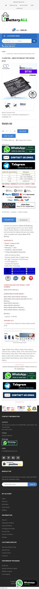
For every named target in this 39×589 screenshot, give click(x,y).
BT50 (22, 351)
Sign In (4, 498)
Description (9, 220)
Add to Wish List (9, 140)
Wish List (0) (13, 5)
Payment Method (7, 526)
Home (3, 51)
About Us (4, 520)
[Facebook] (8, 457)
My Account (24, 5)
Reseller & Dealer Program (9, 568)
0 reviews (13, 212)
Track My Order (6, 553)
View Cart (4, 501)
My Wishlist (5, 504)
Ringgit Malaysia (18, 2)
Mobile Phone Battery (12, 349)
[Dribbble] (18, 457)
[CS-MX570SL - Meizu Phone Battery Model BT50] (19, 81)
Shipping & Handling (7, 523)
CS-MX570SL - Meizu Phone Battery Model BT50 (20, 53)
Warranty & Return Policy (9, 547)
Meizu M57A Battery (13, 356)
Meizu (18, 351)
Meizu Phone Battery (26, 349)
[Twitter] (4, 457)
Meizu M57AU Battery (27, 356)
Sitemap (4, 537)
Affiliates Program (7, 571)
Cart (32, 5)
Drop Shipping (6, 574)
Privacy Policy (6, 531)
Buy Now (23, 131)
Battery (13, 351)
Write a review (23, 212)
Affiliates (4, 510)
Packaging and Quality (8, 528)
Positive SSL (3, 588)
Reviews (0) (23, 220)
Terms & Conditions (7, 534)
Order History (6, 507)
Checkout (19, 8)
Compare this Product (25, 140)
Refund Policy (6, 550)
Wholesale (5, 565)
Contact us (5, 556)
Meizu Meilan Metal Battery (10, 358)
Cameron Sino (10, 112)
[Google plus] (13, 457)
